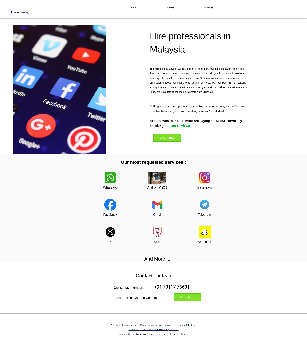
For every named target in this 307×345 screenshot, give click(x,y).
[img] (110, 184)
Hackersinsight (21, 12)
